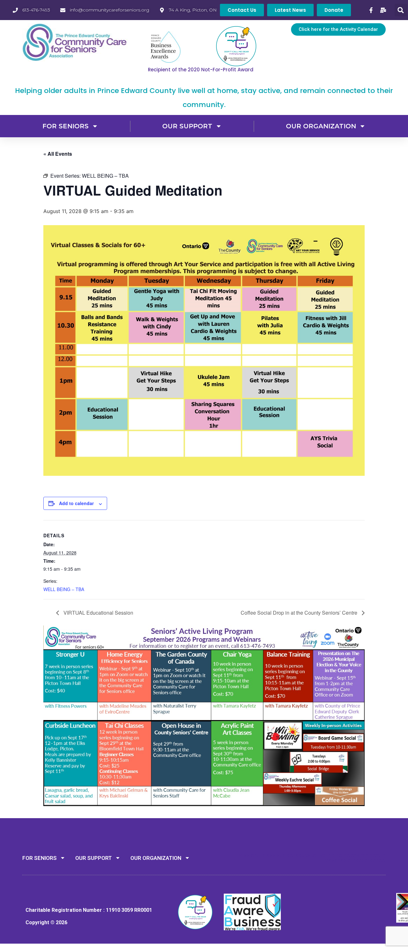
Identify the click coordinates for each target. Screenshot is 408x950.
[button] (401, 10)
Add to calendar (76, 503)
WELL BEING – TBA (63, 589)
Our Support (187, 126)
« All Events (57, 153)
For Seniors (65, 126)
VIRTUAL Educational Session (97, 612)
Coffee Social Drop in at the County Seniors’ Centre (300, 612)
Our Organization (321, 126)
